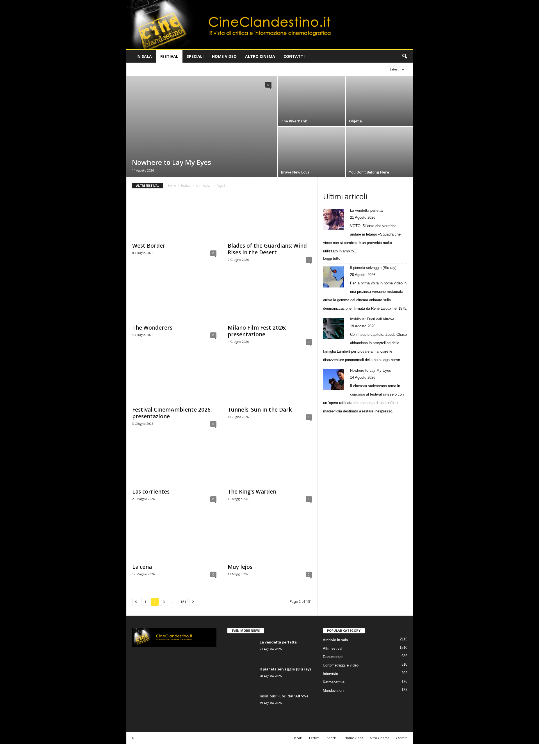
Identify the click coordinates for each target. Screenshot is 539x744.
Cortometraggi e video (340, 665)
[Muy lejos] (270, 537)
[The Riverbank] (311, 101)
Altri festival (145, 69)
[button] (404, 56)
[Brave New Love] (311, 152)
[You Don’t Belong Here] (379, 152)
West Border (148, 245)
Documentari (333, 657)
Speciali (195, 56)
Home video (224, 56)
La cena (142, 566)
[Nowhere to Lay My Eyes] (201, 123)
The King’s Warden (252, 491)
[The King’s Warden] (270, 462)
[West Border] (174, 216)
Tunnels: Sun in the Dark (260, 409)
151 (183, 602)
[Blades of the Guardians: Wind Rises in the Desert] (270, 216)
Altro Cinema (260, 56)
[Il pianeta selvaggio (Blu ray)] (333, 276)
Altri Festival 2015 (224, 69)
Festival (169, 56)
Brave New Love (295, 172)
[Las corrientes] (174, 462)
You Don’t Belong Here (369, 172)
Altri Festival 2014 (183, 69)
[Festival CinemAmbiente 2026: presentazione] (174, 380)
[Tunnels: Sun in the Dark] (270, 380)
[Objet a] (379, 101)
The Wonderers (152, 327)
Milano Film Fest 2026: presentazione (257, 331)
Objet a (355, 121)
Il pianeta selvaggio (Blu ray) (373, 268)
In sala (144, 56)
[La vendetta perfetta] (333, 219)
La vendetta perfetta (366, 210)
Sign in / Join (137, 7)
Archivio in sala (335, 640)
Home (172, 186)
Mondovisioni (333, 690)
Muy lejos (240, 566)
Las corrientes (151, 491)
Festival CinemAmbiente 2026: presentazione (172, 413)
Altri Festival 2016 (266, 69)
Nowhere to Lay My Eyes (171, 162)
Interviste (330, 674)
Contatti (294, 56)
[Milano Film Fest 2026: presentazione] (270, 298)
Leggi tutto (332, 258)
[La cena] (174, 537)
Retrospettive (333, 682)
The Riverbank (294, 121)
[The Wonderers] (174, 298)
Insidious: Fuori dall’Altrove (372, 319)
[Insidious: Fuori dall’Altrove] (333, 328)
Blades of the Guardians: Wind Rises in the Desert (267, 249)
